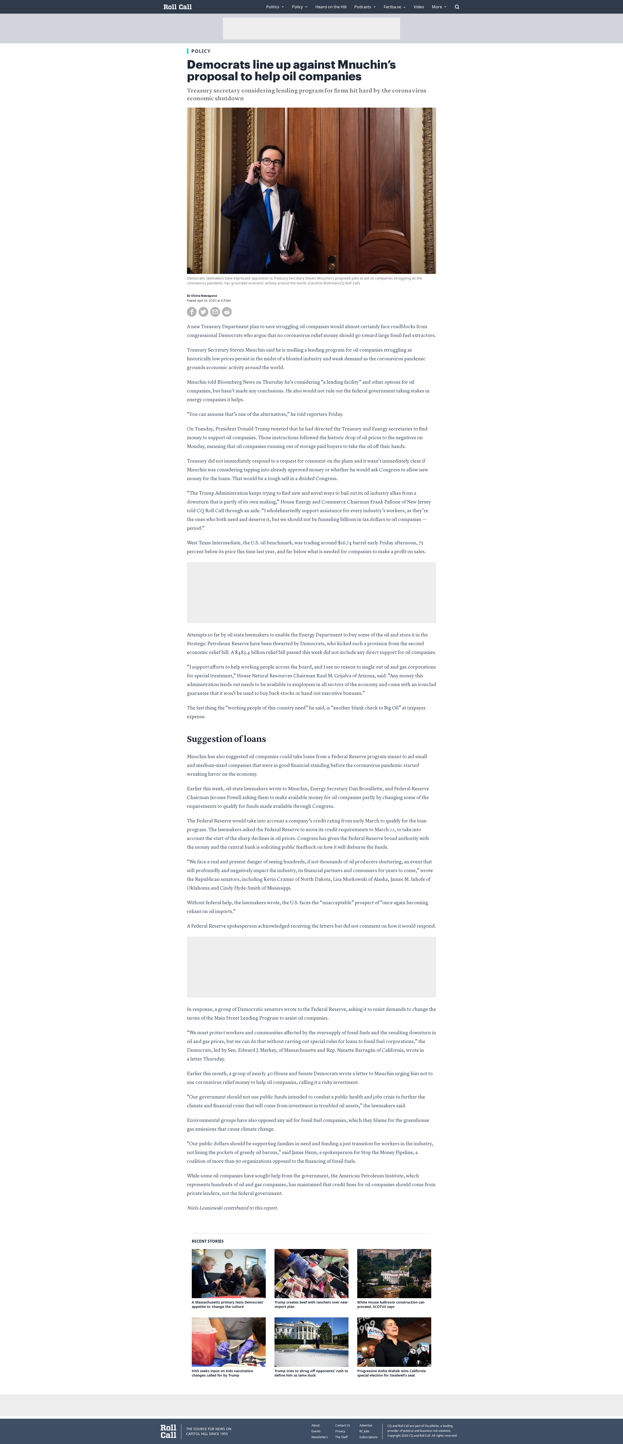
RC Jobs (364, 1431)
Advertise (365, 1425)
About (316, 1425)
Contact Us (342, 1425)
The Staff (341, 1437)
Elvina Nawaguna (204, 295)
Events (316, 1431)
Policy (201, 51)
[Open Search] (457, 6)
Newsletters (320, 1437)
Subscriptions (368, 1437)
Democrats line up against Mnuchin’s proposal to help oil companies (291, 70)
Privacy (340, 1431)
